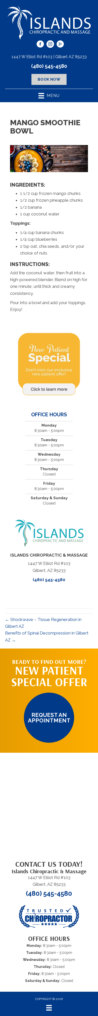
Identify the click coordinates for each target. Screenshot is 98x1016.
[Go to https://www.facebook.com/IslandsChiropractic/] (40, 44)
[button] (49, 718)
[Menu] (49, 1007)
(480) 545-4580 (49, 66)
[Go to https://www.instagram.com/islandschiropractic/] (50, 44)
